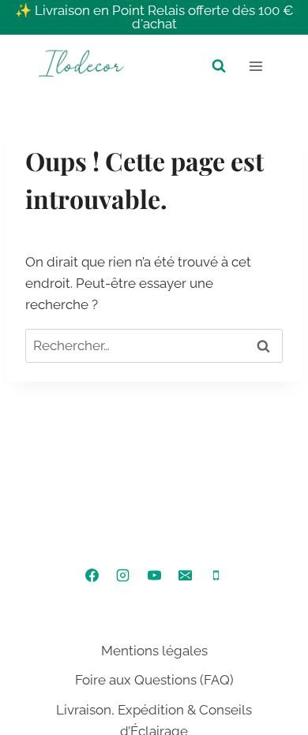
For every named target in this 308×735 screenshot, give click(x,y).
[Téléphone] (215, 575)
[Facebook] (92, 575)
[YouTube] (154, 575)
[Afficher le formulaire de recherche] (219, 66)
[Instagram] (123, 575)
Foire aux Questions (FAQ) (154, 680)
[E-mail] (184, 575)
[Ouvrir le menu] (255, 66)
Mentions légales (154, 651)
